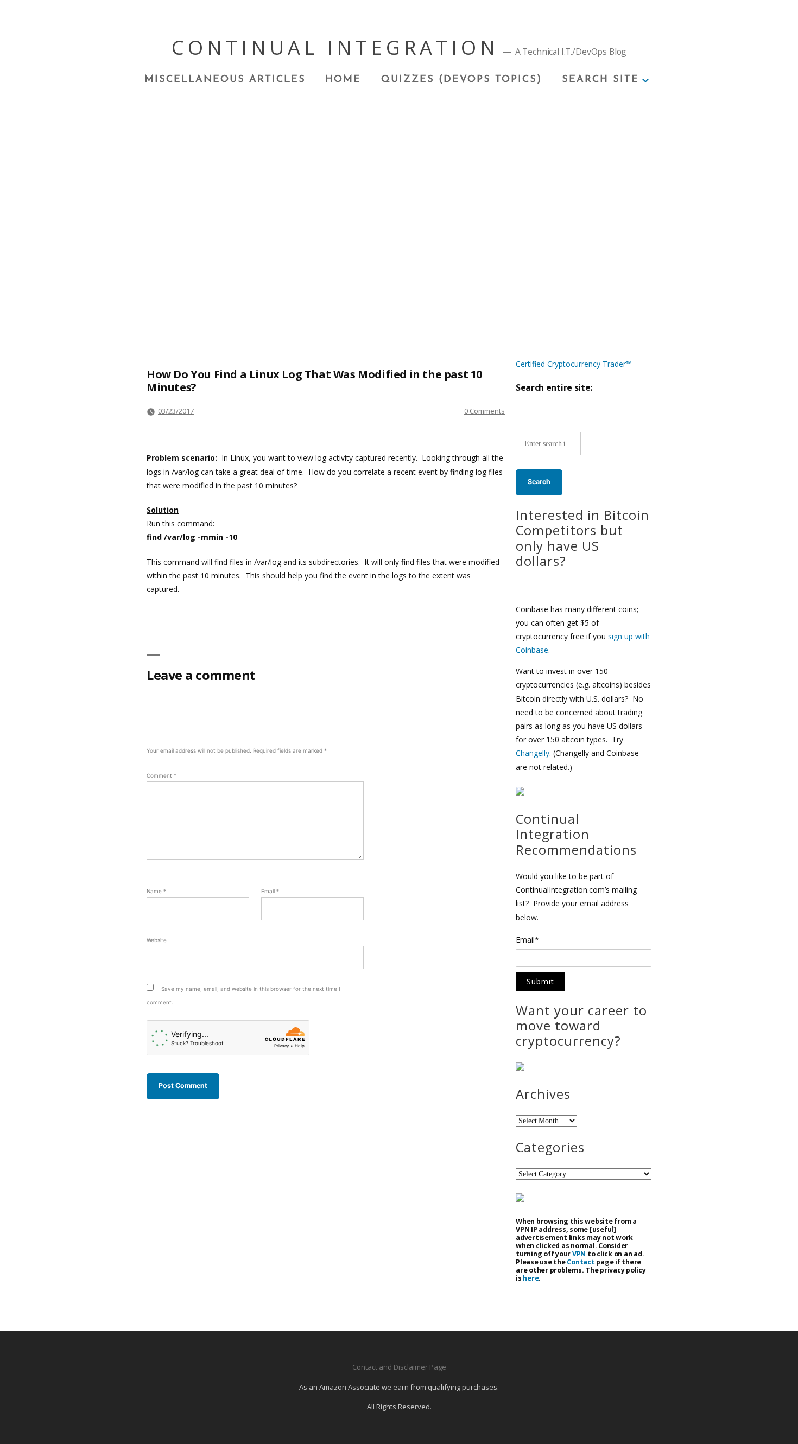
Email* (527, 940)
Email (270, 891)
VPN (579, 1253)
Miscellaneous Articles (225, 80)
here (531, 1278)
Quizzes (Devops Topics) (461, 80)
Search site (600, 80)
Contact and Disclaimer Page (399, 1367)
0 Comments (484, 411)
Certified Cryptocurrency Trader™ (574, 364)
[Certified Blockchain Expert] (520, 792)
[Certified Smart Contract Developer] (520, 1068)
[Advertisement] (399, 168)
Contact (580, 1262)
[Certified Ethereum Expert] (520, 1199)
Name (156, 891)
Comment (161, 775)
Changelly (532, 753)
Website (157, 940)
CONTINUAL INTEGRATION (335, 47)
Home (343, 80)
